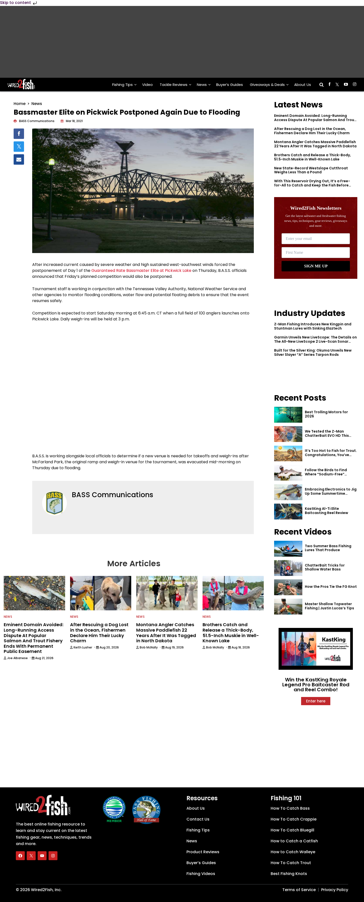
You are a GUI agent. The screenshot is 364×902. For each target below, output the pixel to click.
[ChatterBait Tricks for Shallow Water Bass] (288, 568)
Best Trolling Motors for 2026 (326, 414)
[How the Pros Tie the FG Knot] (288, 587)
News (202, 84)
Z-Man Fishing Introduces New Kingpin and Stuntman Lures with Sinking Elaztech (312, 326)
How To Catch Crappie (293, 819)
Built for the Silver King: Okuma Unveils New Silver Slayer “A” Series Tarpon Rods (313, 352)
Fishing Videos (200, 873)
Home (20, 103)
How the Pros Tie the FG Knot (331, 586)
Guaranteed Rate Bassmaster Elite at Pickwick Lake (141, 270)
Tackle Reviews (173, 84)
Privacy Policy (334, 890)
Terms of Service (299, 890)
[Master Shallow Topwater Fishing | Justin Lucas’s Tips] (288, 607)
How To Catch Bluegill (292, 830)
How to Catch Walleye (293, 852)
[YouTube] (42, 855)
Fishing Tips (122, 84)
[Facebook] (20, 855)
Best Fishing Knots (289, 873)
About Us (302, 84)
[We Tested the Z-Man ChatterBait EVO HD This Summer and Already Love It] (288, 434)
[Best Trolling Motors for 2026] (288, 415)
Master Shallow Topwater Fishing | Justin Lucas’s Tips (329, 606)
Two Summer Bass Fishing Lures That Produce (328, 548)
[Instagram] (53, 855)
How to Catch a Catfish (294, 841)
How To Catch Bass (290, 808)
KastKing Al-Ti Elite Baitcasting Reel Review (326, 510)
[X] (31, 855)
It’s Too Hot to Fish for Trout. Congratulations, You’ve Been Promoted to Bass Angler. (331, 456)
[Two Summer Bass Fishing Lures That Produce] (288, 549)
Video (147, 84)
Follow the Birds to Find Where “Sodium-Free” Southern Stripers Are (326, 474)
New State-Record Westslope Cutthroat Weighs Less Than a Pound (311, 170)
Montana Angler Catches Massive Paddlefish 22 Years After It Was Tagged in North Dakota (315, 144)
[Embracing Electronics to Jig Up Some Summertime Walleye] (288, 492)
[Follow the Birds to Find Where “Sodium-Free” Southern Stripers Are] (288, 473)
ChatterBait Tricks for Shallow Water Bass (325, 567)
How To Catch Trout (291, 863)
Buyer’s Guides (229, 84)
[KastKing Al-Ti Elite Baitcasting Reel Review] (288, 511)
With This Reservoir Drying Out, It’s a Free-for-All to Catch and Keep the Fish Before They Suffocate (312, 185)
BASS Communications (112, 495)
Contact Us (197, 819)
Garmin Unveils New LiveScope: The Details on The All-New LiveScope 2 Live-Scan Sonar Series (315, 341)
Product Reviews (202, 852)
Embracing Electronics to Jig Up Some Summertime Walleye (331, 493)
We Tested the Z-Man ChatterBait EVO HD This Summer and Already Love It (330, 435)
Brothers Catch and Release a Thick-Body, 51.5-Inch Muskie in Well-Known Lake (312, 157)
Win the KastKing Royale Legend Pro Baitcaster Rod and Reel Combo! (315, 684)
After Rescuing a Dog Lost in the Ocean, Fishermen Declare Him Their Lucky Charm (312, 130)
